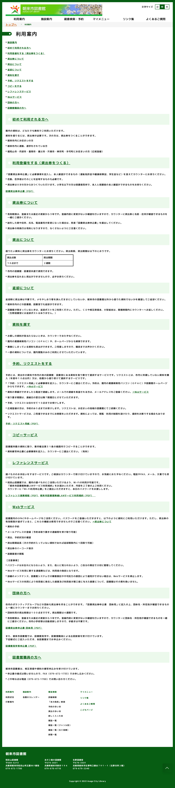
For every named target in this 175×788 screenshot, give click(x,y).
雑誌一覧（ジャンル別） (60, 725)
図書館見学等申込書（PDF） (21, 645)
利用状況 (10, 697)
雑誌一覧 (52, 720)
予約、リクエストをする (20, 80)
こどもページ (86, 710)
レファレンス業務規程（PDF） (22, 495)
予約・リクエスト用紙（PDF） (22, 423)
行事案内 (10, 702)
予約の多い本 (54, 706)
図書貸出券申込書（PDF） (20, 191)
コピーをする (15, 86)
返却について (15, 69)
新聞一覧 (52, 734)
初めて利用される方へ (19, 47)
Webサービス (15, 97)
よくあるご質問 (155, 19)
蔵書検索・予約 (74, 19)
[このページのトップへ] (167, 768)
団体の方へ (13, 102)
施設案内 (46, 19)
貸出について (15, 64)
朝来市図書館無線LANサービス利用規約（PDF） (68, 495)
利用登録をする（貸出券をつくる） (26, 53)
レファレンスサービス (19, 91)
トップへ (11, 24)
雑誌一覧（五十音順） (58, 730)
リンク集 (128, 19)
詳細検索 (52, 697)
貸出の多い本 (54, 711)
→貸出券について (102, 521)
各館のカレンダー (31, 697)
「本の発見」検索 (56, 702)
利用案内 (19, 19)
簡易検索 (52, 692)
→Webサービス (34, 386)
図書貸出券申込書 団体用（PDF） (24, 627)
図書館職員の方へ (17, 107)
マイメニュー (101, 19)
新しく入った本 (55, 716)
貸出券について (16, 58)
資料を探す (13, 75)
